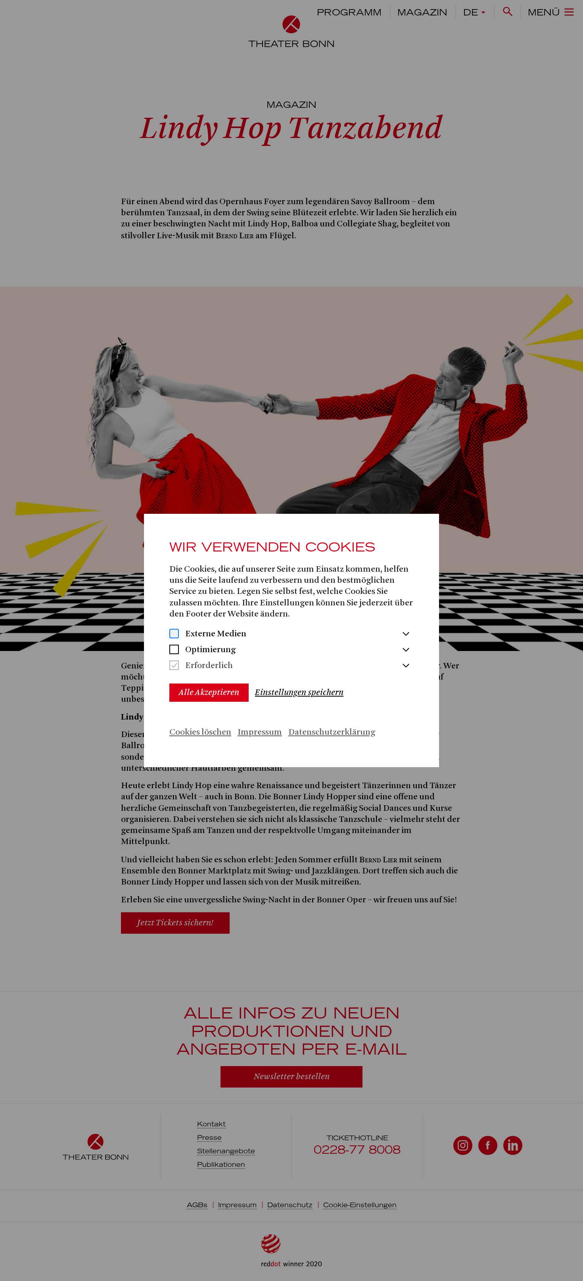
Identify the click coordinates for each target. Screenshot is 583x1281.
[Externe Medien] (174, 634)
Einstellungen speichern (299, 692)
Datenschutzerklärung (331, 732)
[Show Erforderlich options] (406, 666)
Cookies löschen (200, 732)
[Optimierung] (174, 650)
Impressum (260, 732)
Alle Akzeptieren (209, 692)
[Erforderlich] (174, 666)
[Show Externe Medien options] (406, 634)
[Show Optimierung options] (406, 650)
